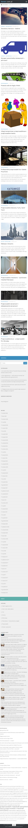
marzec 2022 (4, 476)
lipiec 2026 (4, 416)
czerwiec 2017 (5, 571)
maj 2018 (4, 553)
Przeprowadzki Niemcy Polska (4, 812)
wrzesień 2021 (5, 494)
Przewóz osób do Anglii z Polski (10, 85)
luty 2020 (4, 550)
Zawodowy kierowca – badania (10, 28)
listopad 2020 (5, 523)
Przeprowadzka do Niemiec (18, 794)
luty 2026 (4, 431)
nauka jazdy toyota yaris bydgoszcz (7, 791)
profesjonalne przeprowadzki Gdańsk (6, 793)
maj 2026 (4, 422)
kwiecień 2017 (5, 577)
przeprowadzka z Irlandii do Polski (7, 796)
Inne (3, 612)
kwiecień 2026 (5, 425)
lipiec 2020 (4, 535)
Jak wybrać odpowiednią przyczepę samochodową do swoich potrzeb (14, 743)
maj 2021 (4, 506)
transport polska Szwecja (23, 815)
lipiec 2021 (4, 500)
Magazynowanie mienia (5, 736)
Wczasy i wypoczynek (6, 241)
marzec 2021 (4, 511)
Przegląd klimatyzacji (16, 793)
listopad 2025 (5, 437)
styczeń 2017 (5, 586)
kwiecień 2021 (5, 508)
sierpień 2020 (5, 532)
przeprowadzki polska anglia (13, 812)
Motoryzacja (9, 26)
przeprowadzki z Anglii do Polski (5, 815)
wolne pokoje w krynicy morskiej (14, 818)
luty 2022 (4, 479)
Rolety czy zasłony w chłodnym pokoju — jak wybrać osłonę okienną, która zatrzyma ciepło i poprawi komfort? (13, 699)
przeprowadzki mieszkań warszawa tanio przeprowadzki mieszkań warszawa (14, 808)
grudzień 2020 (5, 520)
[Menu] (26, 1)
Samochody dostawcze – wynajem (7, 740)
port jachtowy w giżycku (18, 791)
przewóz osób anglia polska (15, 815)
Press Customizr (20, 826)
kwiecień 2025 (5, 440)
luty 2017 (4, 583)
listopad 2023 (5, 461)
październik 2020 (5, 526)
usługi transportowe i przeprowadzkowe (11, 817)
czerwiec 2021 (5, 503)
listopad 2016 (5, 592)
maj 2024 (4, 452)
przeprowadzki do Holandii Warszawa (8, 801)
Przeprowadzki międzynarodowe (16, 810)
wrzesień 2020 (5, 529)
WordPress (11, 826)
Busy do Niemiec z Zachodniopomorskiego (8, 777)
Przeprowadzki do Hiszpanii (5, 799)
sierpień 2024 (5, 446)
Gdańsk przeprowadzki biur (17, 788)
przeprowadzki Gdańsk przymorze (18, 803)
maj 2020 (4, 541)
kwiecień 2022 (5, 473)
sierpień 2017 (5, 565)
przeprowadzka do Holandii (8, 794)
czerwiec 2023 (5, 467)
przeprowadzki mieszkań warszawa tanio (10, 805)
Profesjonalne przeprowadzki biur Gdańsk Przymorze (10, 745)
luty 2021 (4, 514)
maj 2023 (4, 470)
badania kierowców (4, 786)
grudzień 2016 (5, 589)
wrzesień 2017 (5, 562)
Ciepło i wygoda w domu (7, 606)
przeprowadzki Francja (8, 803)
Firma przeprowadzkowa (9, 788)
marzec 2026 (4, 428)
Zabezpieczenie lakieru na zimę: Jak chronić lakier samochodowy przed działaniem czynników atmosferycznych (12, 636)
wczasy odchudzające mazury (4, 818)
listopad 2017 (5, 556)
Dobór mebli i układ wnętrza (7, 609)
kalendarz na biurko (14, 653)
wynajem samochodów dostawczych (11, 820)
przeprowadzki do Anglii (24, 798)
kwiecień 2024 (5, 455)
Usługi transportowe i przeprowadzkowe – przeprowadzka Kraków (13, 758)
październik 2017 (5, 559)
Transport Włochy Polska (5, 765)
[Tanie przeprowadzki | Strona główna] (9, 2)
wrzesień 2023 (5, 464)
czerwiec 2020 (5, 538)
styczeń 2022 (5, 482)
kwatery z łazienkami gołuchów (11, 789)
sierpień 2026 (5, 413)
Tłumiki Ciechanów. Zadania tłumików (11, 665)
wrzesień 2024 (5, 443)
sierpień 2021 (5, 497)
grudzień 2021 (5, 485)
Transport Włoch (2, 817)
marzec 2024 (4, 458)
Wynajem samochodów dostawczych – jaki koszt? (10, 775)
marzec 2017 (4, 580)
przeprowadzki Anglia (8, 798)
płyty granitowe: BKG (4, 730)
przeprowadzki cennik (16, 798)
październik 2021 (5, 491)
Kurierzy (3, 26)
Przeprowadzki (4, 83)
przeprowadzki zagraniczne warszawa (18, 813)
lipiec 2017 (4, 568)
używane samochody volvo (22, 817)
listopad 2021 (5, 488)
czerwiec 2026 (5, 419)
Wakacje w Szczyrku (7, 244)
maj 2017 (4, 574)
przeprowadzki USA (7, 813)
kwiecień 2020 (5, 544)
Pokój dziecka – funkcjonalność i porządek (10, 621)
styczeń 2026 (5, 434)
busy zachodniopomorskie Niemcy (15, 786)
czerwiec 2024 (5, 449)
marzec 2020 (4, 547)
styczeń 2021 (5, 517)
